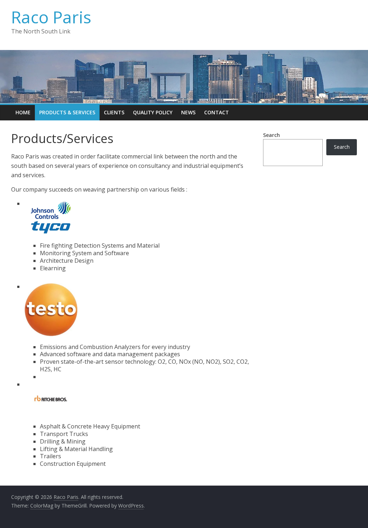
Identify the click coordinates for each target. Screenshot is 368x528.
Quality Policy (152, 112)
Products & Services (67, 112)
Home (23, 112)
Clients (114, 112)
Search (271, 135)
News (188, 112)
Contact (216, 112)
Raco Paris (51, 17)
